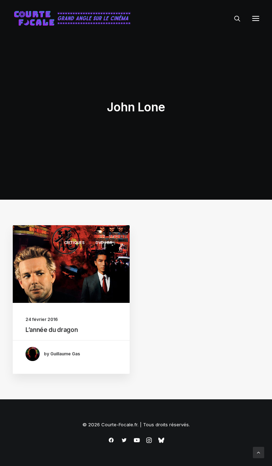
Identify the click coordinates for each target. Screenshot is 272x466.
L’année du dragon (52, 329)
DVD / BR (104, 242)
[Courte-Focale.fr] (75, 18)
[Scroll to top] (258, 452)
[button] (255, 18)
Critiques (74, 242)
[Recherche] (234, 18)
